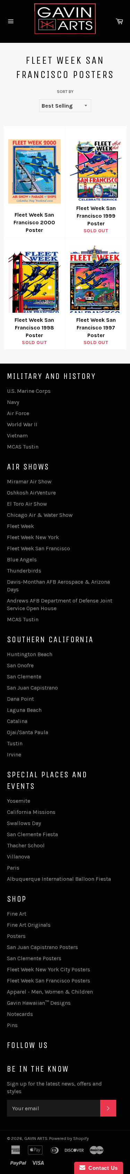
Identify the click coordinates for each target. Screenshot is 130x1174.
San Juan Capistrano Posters (42, 947)
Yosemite (18, 801)
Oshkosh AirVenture (31, 492)
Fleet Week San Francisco (38, 548)
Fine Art (16, 913)
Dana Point (20, 698)
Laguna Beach (24, 710)
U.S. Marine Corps (29, 391)
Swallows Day (24, 823)
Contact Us (101, 1168)
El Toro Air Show (27, 503)
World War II (22, 424)
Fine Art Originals (29, 925)
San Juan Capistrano (32, 687)
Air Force (18, 413)
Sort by (65, 91)
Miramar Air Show (29, 481)
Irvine (14, 754)
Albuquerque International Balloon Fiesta (59, 879)
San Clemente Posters (34, 958)
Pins (12, 1025)
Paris (13, 867)
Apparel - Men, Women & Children (50, 991)
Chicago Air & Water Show (40, 515)
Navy (13, 402)
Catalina (17, 721)
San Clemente (24, 676)
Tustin (15, 743)
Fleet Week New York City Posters (48, 969)
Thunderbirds (24, 570)
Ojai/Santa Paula (27, 732)
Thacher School (26, 845)
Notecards (20, 1014)
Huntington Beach (29, 654)
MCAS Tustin (22, 446)
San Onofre (20, 665)
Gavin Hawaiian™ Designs (39, 1003)
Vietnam (17, 435)
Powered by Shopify (69, 1138)
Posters (16, 936)
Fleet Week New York (33, 537)
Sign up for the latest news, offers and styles (54, 1087)
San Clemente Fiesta (32, 834)
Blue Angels (22, 559)
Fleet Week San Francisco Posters (48, 980)
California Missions (31, 812)
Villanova (18, 856)
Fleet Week (20, 526)
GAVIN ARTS (35, 1138)
